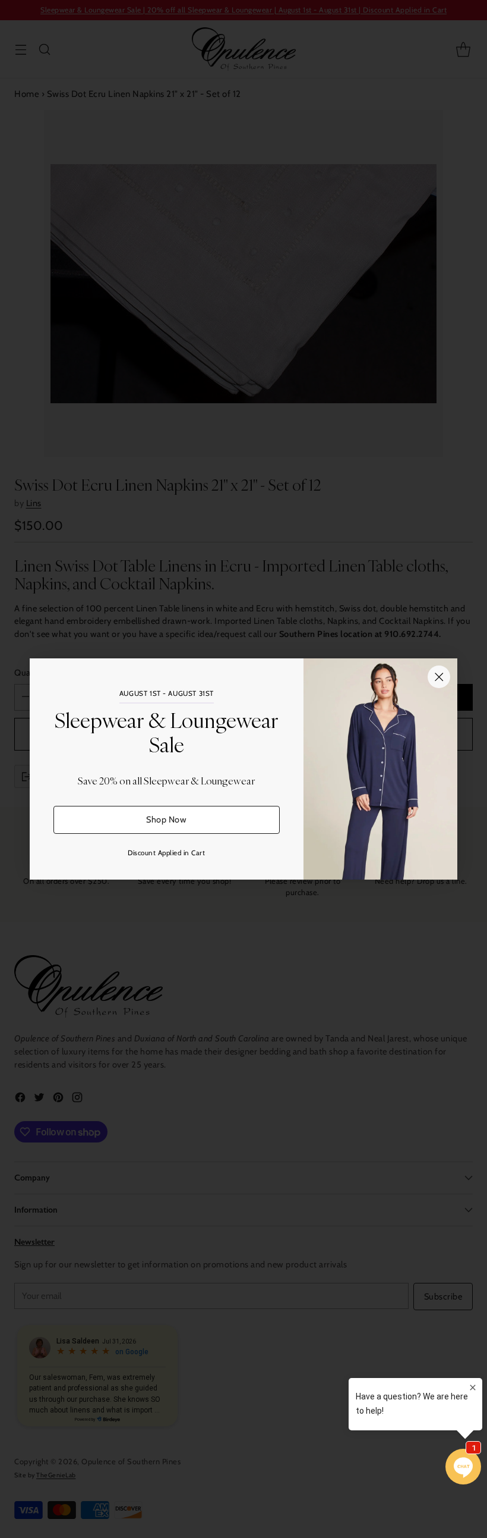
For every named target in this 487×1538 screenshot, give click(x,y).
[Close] (439, 677)
